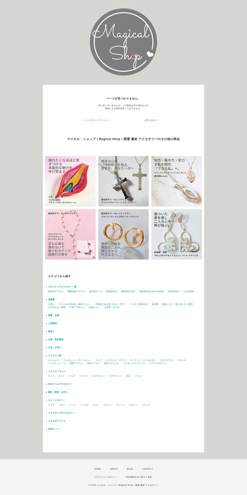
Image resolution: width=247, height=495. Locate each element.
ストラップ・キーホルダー (143, 360)
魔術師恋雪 (111, 291)
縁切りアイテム (111, 363)
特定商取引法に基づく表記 (139, 477)
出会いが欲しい (77, 307)
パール (138, 376)
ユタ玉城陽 (188, 291)
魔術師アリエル (56, 291)
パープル (84, 405)
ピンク (96, 405)
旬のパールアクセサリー (60, 384)
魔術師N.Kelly (128, 291)
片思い (51, 304)
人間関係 (52, 323)
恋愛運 (51, 299)
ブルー (62, 405)
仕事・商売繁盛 (56, 339)
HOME (97, 469)
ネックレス (53, 360)
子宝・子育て (54, 347)
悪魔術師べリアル (76, 291)
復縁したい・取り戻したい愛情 (177, 304)
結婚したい (94, 307)
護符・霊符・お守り (58, 392)
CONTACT (147, 469)
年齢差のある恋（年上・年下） (111, 304)
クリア (51, 405)
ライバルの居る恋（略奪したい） (75, 304)
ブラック (146, 405)
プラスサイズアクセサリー (61, 413)
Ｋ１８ (72, 376)
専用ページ (53, 429)
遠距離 (155, 304)
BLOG (130, 469)
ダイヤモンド (98, 376)
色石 (128, 376)
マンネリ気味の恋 (139, 304)
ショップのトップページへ (96, 120)
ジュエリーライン (57, 371)
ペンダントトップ (57, 363)
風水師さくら (95, 291)
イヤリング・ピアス (116, 360)
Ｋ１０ (51, 376)
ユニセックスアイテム (134, 363)
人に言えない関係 (57, 307)
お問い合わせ (150, 120)
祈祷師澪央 (173, 291)
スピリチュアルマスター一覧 (62, 287)
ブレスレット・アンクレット (77, 360)
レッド (72, 405)
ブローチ (181, 360)
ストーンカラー (56, 400)
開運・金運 (53, 315)
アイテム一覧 (54, 355)
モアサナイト (115, 376)
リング (99, 360)
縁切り (51, 331)
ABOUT (114, 469)
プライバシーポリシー (106, 477)
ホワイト (133, 405)
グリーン (120, 405)
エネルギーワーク (57, 421)
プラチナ (83, 376)
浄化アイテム (93, 363)
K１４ (62, 376)
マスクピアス (166, 360)
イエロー (107, 405)
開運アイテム (76, 363)
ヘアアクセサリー (158, 363)
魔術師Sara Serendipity (151, 291)
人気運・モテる (111, 307)
